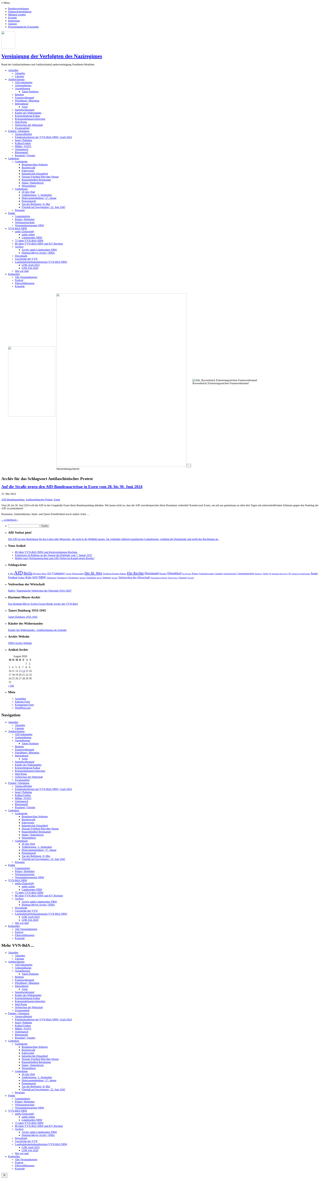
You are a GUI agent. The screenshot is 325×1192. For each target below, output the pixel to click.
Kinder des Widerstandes (28, 112)
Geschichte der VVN (26, 258)
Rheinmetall (21, 152)
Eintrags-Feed (22, 701)
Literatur (19, 76)
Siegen (99, 578)
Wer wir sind (22, 271)
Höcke (265, 574)
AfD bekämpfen (23, 82)
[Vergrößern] (188, 465)
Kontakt (12, 17)
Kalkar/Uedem (23, 143)
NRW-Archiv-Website (20, 643)
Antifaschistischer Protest (39, 499)
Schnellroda (91, 578)
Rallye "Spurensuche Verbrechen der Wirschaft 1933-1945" (40, 590)
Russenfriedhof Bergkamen (36, 179)
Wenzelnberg (29, 185)
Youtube (190, 578)
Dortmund (152, 573)
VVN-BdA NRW (17, 228)
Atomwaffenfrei (23, 134)
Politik (11, 213)
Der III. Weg (93, 573)
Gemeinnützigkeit (245, 573)
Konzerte (20, 286)
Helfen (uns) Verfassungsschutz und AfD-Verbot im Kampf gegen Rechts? (54, 558)
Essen (57, 499)
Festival (19, 280)
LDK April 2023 (31, 265)
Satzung (12, 23)
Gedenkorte (21, 161)
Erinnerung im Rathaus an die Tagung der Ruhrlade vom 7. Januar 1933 (53, 555)
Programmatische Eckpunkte (23, 26)
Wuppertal (182, 578)
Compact (58, 573)
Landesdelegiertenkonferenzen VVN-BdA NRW (41, 261)
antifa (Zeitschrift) (24, 231)
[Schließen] (4, 1175)
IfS (289, 574)
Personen (20, 210)
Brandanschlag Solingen (35, 164)
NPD (35, 577)
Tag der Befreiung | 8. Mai (36, 204)
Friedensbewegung (206, 574)
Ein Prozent (186, 574)
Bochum (37, 573)
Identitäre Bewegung (280, 574)
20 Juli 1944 (28, 191)
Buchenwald (28, 167)
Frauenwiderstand (24, 97)
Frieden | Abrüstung (18, 131)
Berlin (28, 573)
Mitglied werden (17, 14)
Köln (28, 577)
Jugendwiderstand (24, 109)
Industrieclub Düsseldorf (35, 173)
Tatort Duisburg (30, 91)
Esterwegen (28, 170)
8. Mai (10, 574)
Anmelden (20, 698)
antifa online (28, 234)
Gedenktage (21, 188)
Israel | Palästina (23, 140)
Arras (25, 106)
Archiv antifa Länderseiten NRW (39, 249)
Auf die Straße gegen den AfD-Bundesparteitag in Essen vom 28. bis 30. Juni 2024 (71, 486)
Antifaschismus (16, 79)
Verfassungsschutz (25, 222)
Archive (19, 246)
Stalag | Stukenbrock (33, 182)
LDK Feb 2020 (30, 268)
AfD (18, 572)
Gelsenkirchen (230, 573)
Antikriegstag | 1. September (37, 195)
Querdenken (73, 577)
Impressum (14, 20)
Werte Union (173, 578)
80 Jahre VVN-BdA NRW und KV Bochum (39, 243)
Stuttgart (107, 577)
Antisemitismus (23, 85)
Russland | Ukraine (25, 155)
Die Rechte (135, 573)
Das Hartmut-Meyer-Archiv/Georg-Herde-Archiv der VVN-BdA (43, 603)
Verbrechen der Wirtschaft (29, 125)
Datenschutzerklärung (19, 11)
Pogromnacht (29, 201)
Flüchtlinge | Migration (27, 100)
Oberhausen (51, 578)
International (21, 103)
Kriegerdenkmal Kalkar (27, 115)
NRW (42, 577)
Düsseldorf (174, 573)
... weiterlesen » (9, 519)
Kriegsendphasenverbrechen (30, 118)
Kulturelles (14, 274)
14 (23, 671)
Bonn (44, 574)
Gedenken (13, 158)
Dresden (163, 573)
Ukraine (115, 578)
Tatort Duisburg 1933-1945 (22, 616)
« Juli (11, 685)
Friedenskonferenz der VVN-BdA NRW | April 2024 (43, 137)
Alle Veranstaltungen (26, 277)
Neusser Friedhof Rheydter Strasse (40, 176)
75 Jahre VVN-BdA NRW (29, 240)
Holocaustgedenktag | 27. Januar (39, 198)
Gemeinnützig (22, 216)
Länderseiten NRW (32, 237)
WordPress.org (23, 707)
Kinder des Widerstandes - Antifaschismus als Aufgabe (37, 630)
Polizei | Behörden (25, 219)
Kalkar (21, 577)
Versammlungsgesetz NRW (29, 225)
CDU (49, 573)
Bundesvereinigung (18, 8)
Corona (68, 574)
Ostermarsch (21, 149)
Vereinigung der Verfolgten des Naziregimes (51, 56)
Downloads (21, 255)
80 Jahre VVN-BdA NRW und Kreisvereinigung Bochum (46, 552)
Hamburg (258, 574)
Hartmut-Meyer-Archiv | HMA (38, 252)
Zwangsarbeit (22, 128)
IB (270, 574)
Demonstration (78, 574)
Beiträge (19, 94)
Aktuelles (13, 70)
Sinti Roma (21, 122)
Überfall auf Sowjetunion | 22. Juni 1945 (43, 207)
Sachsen (83, 578)
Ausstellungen (22, 88)
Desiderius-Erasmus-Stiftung (114, 574)
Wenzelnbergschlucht (159, 578)
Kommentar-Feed (24, 704)
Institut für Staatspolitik (301, 574)
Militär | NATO (23, 146)
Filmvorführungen (24, 283)
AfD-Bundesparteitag (12, 499)
